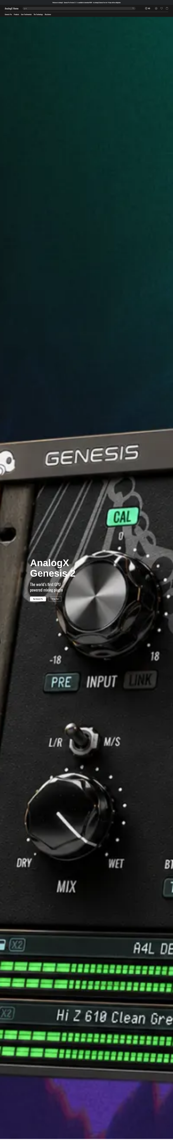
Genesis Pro (8, 14)
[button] (12, 8)
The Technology (38, 14)
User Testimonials (26, 14)
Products (16, 14)
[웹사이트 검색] (133, 8)
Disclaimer (48, 14)
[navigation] (148, 8)
